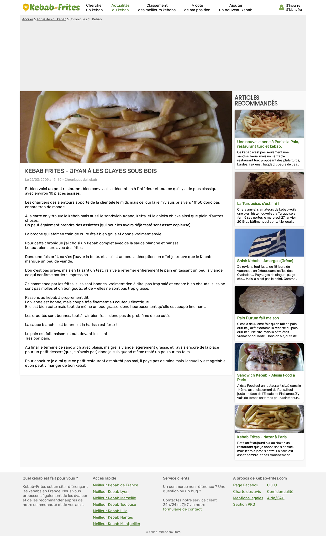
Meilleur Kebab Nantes (113, 517)
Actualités (120, 7)
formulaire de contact (182, 509)
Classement (157, 7)
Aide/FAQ (275, 498)
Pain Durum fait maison (258, 318)
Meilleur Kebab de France (115, 485)
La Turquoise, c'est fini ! (258, 203)
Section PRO (244, 504)
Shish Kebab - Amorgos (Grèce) (265, 260)
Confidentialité (280, 491)
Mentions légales (248, 498)
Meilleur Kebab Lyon (111, 491)
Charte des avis (247, 491)
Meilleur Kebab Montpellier (116, 523)
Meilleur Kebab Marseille (114, 498)
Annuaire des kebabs (51, 7)
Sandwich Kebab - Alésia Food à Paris (266, 377)
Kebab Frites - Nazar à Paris (262, 437)
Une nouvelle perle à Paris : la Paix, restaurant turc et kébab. (268, 144)
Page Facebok (245, 485)
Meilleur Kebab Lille (110, 511)
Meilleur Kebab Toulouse (114, 504)
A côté (197, 7)
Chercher (94, 7)
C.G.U (272, 485)
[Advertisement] (163, 57)
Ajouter (235, 7)
